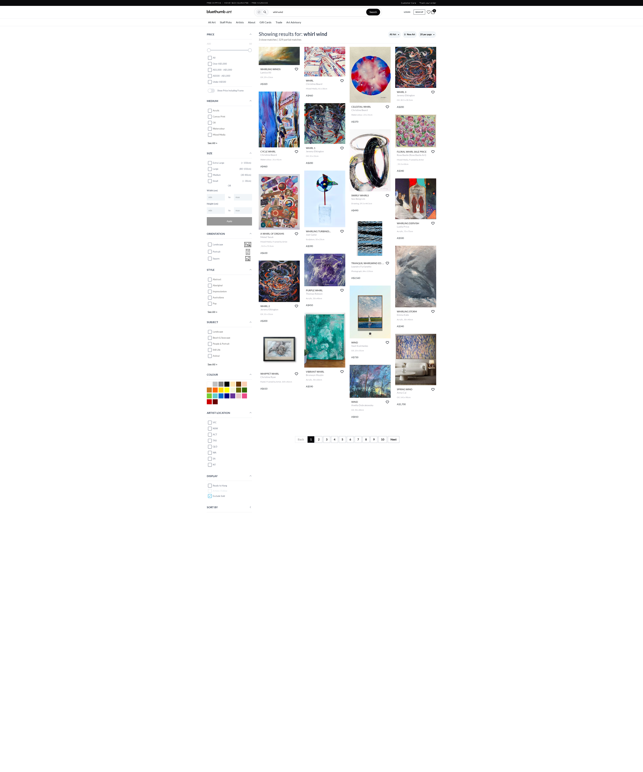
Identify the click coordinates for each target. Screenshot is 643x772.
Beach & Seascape (221, 337)
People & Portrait (221, 343)
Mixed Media (219, 134)
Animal (216, 355)
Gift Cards (265, 22)
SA (214, 458)
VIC (215, 422)
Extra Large (218, 162)
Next (393, 439)
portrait (216, 251)
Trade (279, 22)
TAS (215, 440)
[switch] (211, 91)
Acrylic (216, 110)
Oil (214, 122)
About (251, 22)
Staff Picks (226, 22)
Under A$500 (219, 81)
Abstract (217, 279)
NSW (215, 428)
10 (382, 439)
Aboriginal (218, 285)
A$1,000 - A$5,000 (222, 69)
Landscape (218, 331)
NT (214, 464)
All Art (212, 22)
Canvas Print (219, 116)
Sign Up (419, 12)
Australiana (218, 297)
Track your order (427, 3)
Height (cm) (212, 203)
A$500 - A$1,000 (221, 75)
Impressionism (220, 291)
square (216, 258)
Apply (229, 221)
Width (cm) (212, 190)
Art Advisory (293, 22)
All (214, 57)
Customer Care (408, 3)
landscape (218, 244)
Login (407, 12)
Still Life (216, 349)
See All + (212, 143)
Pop (215, 303)
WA (214, 452)
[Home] (219, 11)
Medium (217, 175)
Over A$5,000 (220, 63)
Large (215, 169)
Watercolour (219, 128)
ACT (215, 434)
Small (215, 181)
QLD (215, 446)
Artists (240, 22)
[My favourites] (429, 12)
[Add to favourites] (296, 69)
